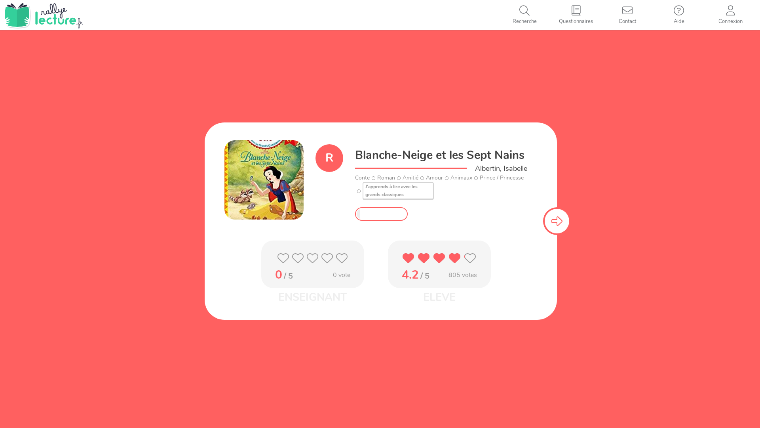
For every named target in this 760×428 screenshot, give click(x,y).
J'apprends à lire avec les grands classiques (391, 190)
